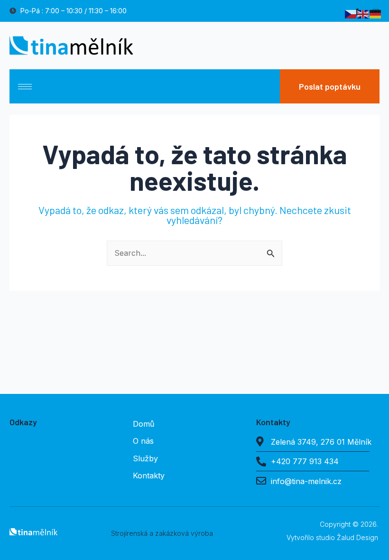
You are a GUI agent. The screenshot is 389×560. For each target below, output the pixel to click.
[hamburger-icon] (25, 86)
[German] (376, 13)
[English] (363, 13)
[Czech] (351, 13)
